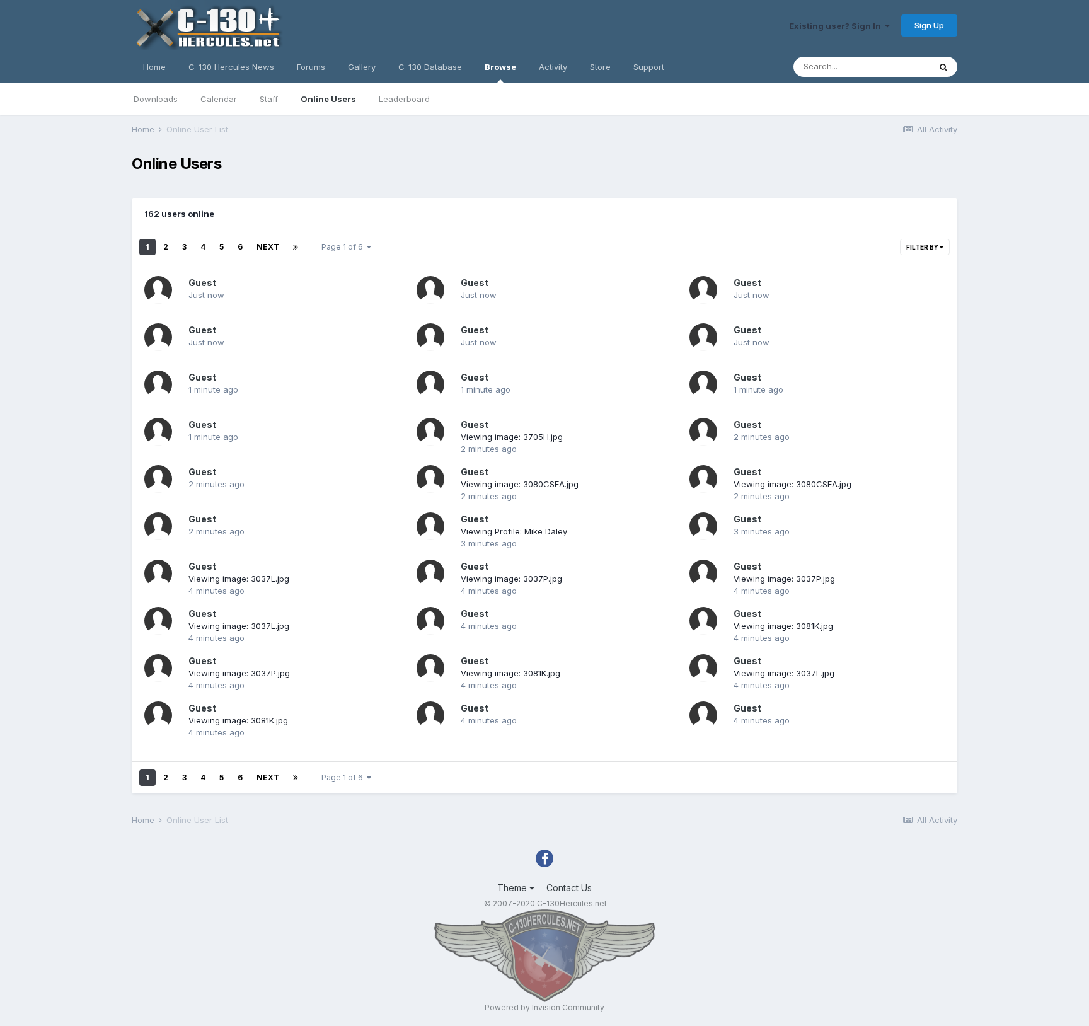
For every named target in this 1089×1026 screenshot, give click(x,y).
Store (600, 67)
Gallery (362, 67)
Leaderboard (404, 99)
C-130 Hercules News (231, 67)
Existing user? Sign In (837, 26)
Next (267, 246)
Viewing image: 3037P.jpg (511, 579)
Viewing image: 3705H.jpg (512, 437)
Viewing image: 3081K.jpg (783, 626)
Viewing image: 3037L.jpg (238, 579)
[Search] (943, 67)
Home (154, 67)
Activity (553, 67)
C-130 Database (430, 67)
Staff (269, 99)
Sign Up (929, 25)
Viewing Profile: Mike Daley (514, 531)
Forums (311, 67)
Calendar (218, 99)
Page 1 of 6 (344, 246)
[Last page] (295, 247)
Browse (500, 67)
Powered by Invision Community (544, 1007)
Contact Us (569, 887)
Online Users (328, 99)
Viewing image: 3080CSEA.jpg (520, 484)
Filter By (923, 247)
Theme (513, 887)
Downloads (156, 99)
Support (648, 67)
